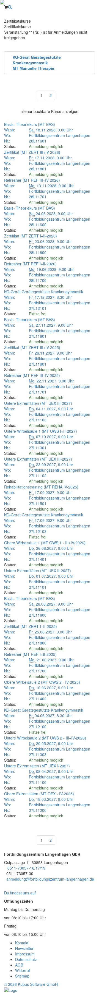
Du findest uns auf (21, 893)
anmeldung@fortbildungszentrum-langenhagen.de (50, 879)
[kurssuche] (10, 7)
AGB (19, 965)
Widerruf (22, 970)
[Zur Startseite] (49, 2)
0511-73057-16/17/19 (26, 868)
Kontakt (21, 943)
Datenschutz (26, 959)
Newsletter (24, 948)
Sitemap (22, 976)
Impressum (25, 954)
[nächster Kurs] (91, 88)
